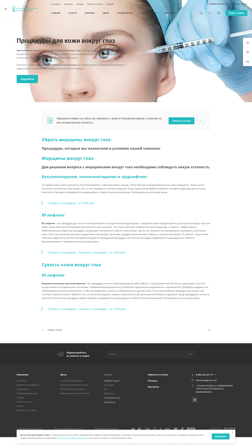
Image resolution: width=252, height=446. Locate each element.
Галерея (20, 397)
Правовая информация (27, 393)
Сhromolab (109, 385)
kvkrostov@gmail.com (206, 380)
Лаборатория (111, 380)
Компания (22, 374)
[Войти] (218, 13)
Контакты (153, 386)
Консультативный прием (71, 380)
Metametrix (109, 393)
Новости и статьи (24, 401)
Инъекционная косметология (74, 385)
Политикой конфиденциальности (73, 438)
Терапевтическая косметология (74, 393)
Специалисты (23, 389)
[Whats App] (195, 400)
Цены (63, 374)
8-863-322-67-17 (218, 3)
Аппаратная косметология (72, 389)
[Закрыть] (232, 432)
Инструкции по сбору (26, 410)
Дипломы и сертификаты (28, 385)
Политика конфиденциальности (68, 428)
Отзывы (20, 406)
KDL (106, 389)
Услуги (108, 374)
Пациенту (109, 402)
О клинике (21, 380)
